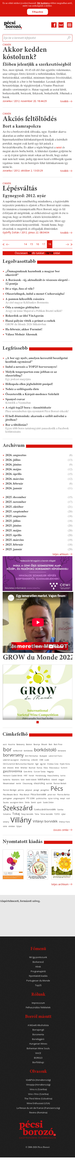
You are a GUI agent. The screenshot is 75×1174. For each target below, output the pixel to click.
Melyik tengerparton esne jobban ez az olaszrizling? (31, 373)
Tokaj (16, 814)
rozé (68, 798)
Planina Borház (63, 794)
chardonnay (25, 760)
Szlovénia (7, 814)
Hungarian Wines (38, 1043)
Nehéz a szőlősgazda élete (22, 389)
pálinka (21, 790)
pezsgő (36, 790)
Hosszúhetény (53, 775)
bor (7, 749)
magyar (61, 779)
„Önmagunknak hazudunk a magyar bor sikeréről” (32, 273)
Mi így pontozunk (38, 957)
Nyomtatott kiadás (38, 975)
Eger (37, 764)
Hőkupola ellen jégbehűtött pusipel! (29, 384)
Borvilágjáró (38, 1039)
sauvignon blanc (16, 802)
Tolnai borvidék (46, 814)
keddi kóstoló (31, 779)
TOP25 (57, 814)
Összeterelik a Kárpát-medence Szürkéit (32, 394)
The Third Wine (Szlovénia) (38, 1098)
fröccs (46, 768)
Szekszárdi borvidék (45, 809)
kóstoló (54, 779)
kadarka (6, 779)
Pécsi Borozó (24, 794)
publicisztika (41, 798)
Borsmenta (38, 1034)
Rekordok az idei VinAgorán (24, 315)
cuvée (46, 760)
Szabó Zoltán (48, 802)
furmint (64, 768)
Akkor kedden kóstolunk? (25, 54)
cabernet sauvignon (11, 760)
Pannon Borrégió (9, 790)
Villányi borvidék (45, 821)
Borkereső (38, 961)
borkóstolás (28, 750)
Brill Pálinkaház (31, 756)
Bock (50, 744)
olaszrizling (39, 783)
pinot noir (52, 794)
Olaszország (27, 783)
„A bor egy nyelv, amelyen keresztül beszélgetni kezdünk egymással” (36, 359)
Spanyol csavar (15, 399)
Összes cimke (61, 830)
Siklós (27, 802)
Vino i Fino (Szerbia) (38, 1094)
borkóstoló (45, 749)
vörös (5, 826)
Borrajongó (38, 1029)
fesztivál (32, 768)
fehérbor (24, 768)
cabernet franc (55, 755)
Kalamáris (15, 779)
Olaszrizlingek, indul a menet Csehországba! (35, 293)
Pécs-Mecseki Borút (10, 794)
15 (31, 244)
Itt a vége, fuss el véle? (19, 288)
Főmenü (38, 949)
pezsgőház (44, 790)
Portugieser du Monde (38, 980)
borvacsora (62, 750)
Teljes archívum (60, 884)
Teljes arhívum (60, 554)
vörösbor (11, 826)
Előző (7, 244)
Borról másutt (38, 1017)
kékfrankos (44, 779)
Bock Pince (58, 744)
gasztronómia (12, 771)
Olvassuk (38, 1072)
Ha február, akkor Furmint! (23, 329)
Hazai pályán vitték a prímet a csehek (30, 320)
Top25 (38, 985)
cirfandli (34, 760)
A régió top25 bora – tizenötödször (28, 407)
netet (59, 147)
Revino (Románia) (38, 1112)
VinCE (38, 1053)
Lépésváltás (20, 188)
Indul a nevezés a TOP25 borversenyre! (31, 366)
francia (39, 768)
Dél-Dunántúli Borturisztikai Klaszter (18, 764)
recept (62, 798)
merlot (18, 783)
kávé (22, 779)
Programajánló (38, 971)
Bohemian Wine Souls (38, 1048)
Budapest (43, 756)
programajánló (19, 798)
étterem (10, 768)
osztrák (49, 783)
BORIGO (38, 1057)
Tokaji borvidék (27, 814)
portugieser (7, 798)
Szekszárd (18, 807)
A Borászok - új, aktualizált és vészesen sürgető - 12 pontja (37, 281)
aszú (5, 744)
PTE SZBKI (30, 798)
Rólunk (38, 995)
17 (43, 244)
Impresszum (38, 1002)
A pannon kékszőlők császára (24, 299)
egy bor (43, 764)
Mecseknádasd (8, 783)
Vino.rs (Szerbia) (38, 1089)
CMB (41, 760)
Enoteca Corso (52, 764)
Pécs (57, 788)
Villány (20, 820)
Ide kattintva (43, 3)
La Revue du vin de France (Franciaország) (38, 1108)
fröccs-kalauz (54, 768)
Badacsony (20, 744)
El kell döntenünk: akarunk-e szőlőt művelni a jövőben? (35, 417)
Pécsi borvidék (38, 794)
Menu (69, 25)
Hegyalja (50, 771)
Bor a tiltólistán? (16, 424)
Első (4, 244)
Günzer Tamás (40, 771)
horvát (31, 775)
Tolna (37, 814)
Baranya (36, 744)
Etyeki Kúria (65, 764)
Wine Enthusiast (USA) (38, 1103)
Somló (33, 802)
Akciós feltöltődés (30, 119)
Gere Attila (28, 771)
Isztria (62, 775)
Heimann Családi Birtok (12, 775)
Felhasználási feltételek (38, 1007)
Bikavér (44, 744)
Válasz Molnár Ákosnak (21, 334)
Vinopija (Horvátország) (38, 1084)
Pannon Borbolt (60, 783)
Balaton (29, 744)
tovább (64, 101)
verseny (6, 822)
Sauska (6, 802)
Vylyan (19, 826)
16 (37, 244)
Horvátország (40, 775)
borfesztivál (17, 750)
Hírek (38, 966)
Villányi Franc (64, 822)
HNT (25, 775)
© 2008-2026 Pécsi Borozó (38, 1147)
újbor (63, 814)
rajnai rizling (53, 798)
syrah (39, 802)
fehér (17, 768)
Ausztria (11, 744)
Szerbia (60, 809)
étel (4, 768)
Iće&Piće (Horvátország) (38, 1079)
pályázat (28, 790)
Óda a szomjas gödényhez (22, 307)
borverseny (13, 755)
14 (25, 244)
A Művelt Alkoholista (38, 1025)
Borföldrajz (38, 1062)
